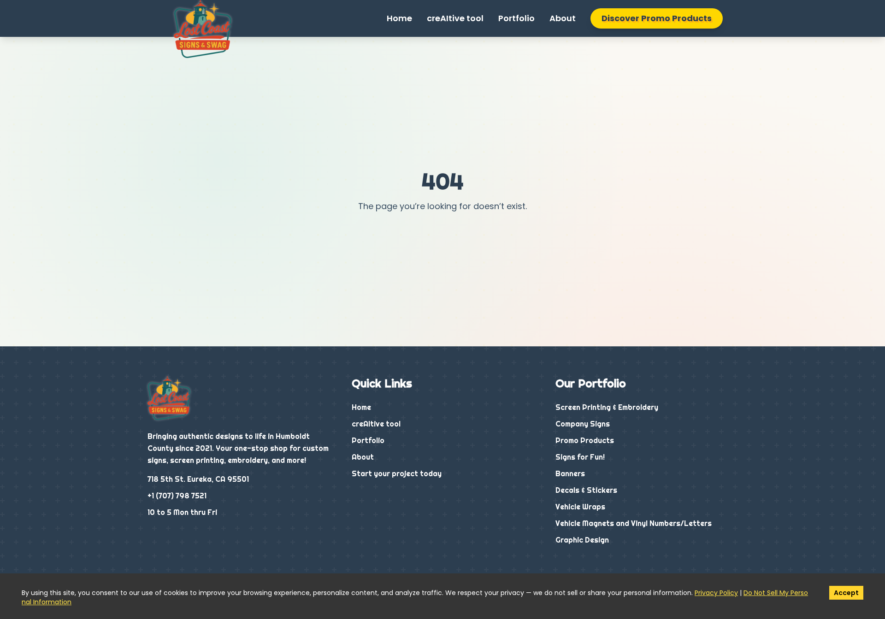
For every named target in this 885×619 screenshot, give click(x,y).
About (562, 18)
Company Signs (582, 423)
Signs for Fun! (580, 456)
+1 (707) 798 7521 (177, 495)
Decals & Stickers (586, 490)
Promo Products (584, 440)
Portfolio (516, 18)
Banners (570, 473)
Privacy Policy (716, 592)
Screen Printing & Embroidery (606, 407)
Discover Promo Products (657, 18)
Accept (846, 592)
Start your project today (397, 473)
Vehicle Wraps (580, 506)
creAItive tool (455, 18)
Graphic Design (582, 539)
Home (399, 18)
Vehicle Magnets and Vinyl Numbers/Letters (633, 523)
